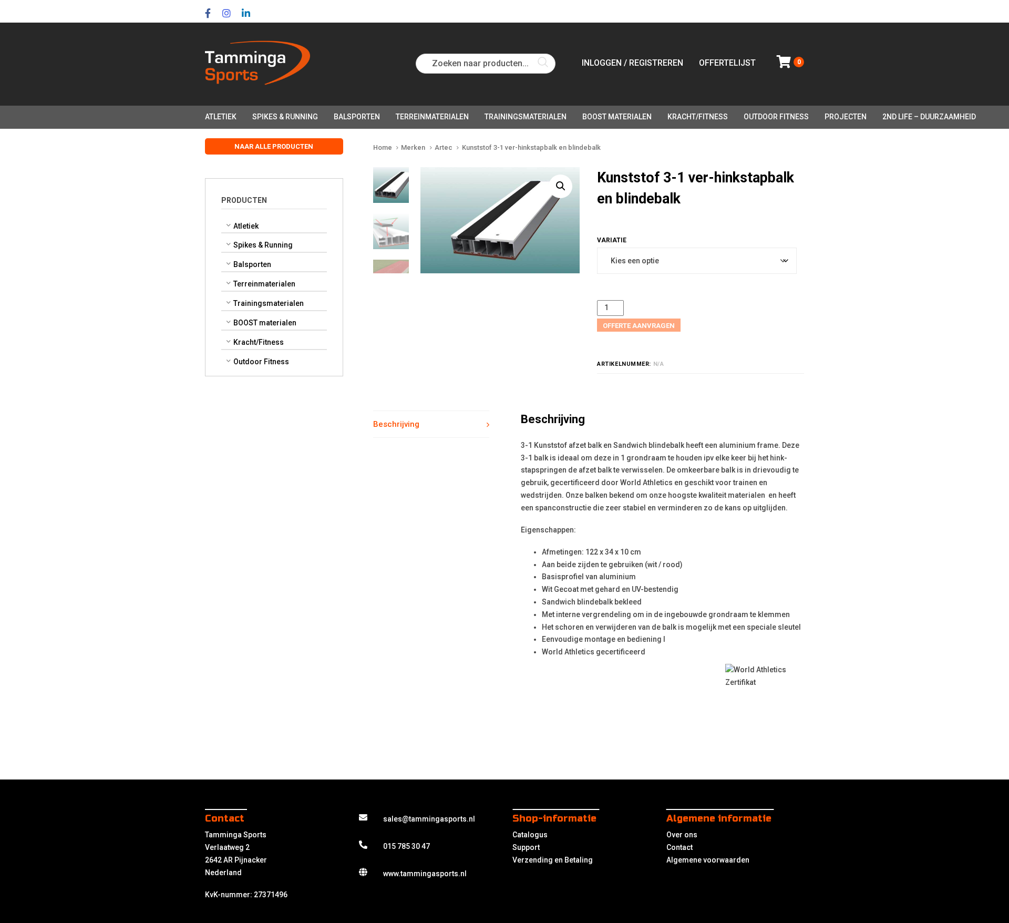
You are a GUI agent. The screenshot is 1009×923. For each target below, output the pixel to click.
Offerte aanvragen (639, 326)
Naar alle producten (273, 146)
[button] (560, 186)
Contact (679, 847)
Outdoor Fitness (261, 361)
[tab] (431, 424)
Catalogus (530, 834)
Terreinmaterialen (264, 284)
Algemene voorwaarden (707, 860)
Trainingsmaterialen (268, 303)
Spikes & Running (263, 245)
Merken (413, 147)
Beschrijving (396, 424)
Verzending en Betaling (552, 860)
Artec (443, 147)
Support (526, 847)
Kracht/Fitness (258, 342)
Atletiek (246, 226)
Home (382, 147)
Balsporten (252, 264)
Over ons (681, 834)
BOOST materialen (264, 323)
